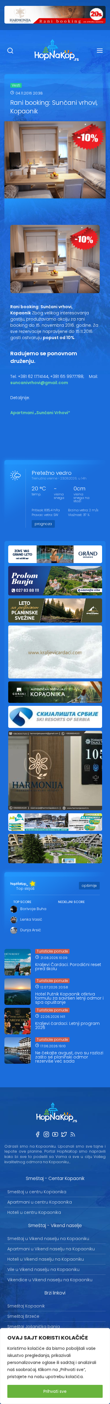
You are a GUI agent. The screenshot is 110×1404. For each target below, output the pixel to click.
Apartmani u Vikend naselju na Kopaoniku (51, 1249)
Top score (22, 902)
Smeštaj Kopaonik (26, 1306)
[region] (55, 1366)
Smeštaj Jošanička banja (33, 1327)
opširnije (89, 885)
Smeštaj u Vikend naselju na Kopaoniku (48, 1239)
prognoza (43, 523)
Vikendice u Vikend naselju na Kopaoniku (49, 1280)
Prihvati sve (55, 1391)
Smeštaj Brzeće (23, 1316)
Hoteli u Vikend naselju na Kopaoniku (45, 1259)
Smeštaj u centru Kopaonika (36, 1192)
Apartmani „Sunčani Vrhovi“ (40, 413)
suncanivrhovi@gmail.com (39, 383)
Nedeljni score (71, 902)
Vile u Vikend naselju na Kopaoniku (43, 1269)
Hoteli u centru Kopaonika (34, 1212)
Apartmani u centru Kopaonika (39, 1202)
